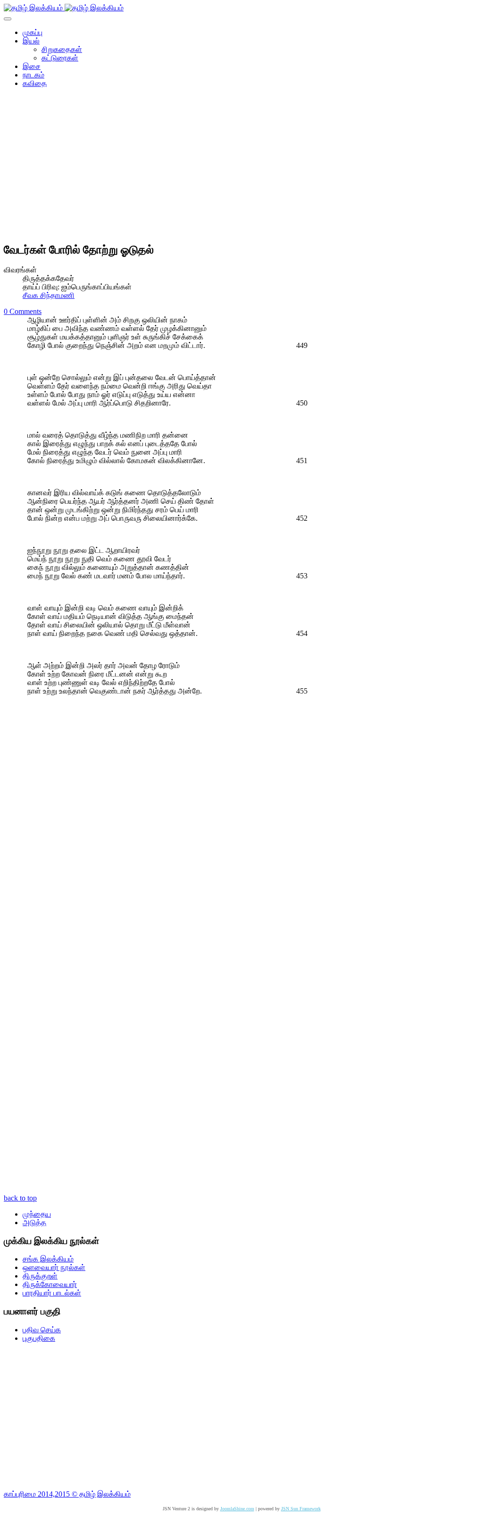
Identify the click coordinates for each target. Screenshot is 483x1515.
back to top (20, 1198)
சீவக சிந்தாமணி (49, 295)
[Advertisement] (241, 168)
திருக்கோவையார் (50, 1284)
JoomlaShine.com (237, 1508)
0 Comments (23, 311)
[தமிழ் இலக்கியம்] (64, 8)
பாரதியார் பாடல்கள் (52, 1293)
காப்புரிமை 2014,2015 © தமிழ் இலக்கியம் (67, 1494)
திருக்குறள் (40, 1276)
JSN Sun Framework (301, 1508)
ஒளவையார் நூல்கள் (54, 1267)
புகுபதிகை (39, 1338)
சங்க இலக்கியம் (48, 1259)
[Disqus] (241, 822)
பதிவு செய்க (42, 1330)
